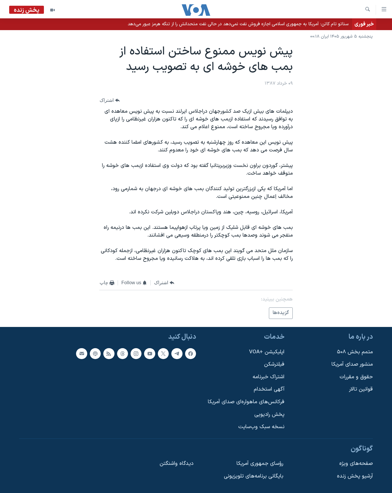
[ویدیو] (52, 10)
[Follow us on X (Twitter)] (163, 353)
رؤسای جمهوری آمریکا (259, 463)
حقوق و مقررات (356, 377)
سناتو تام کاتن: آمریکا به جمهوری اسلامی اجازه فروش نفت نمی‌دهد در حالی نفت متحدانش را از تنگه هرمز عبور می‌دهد (238, 24)
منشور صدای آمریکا (352, 364)
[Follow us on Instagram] (136, 353)
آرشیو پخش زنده (355, 476)
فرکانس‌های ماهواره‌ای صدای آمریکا (246, 402)
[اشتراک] (81, 353)
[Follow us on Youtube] (149, 353)
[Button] (110, 100)
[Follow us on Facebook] (190, 353)
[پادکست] (95, 353)
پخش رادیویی (269, 414)
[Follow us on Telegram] (176, 353)
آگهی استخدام (269, 389)
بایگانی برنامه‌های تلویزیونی (253, 476)
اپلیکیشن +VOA (266, 352)
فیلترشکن (274, 364)
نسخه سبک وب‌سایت (261, 427)
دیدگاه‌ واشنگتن (176, 463)
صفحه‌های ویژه (356, 463)
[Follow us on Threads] (122, 353)
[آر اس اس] (108, 353)
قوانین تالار (361, 389)
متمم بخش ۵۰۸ (355, 352)
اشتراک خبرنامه (268, 377)
